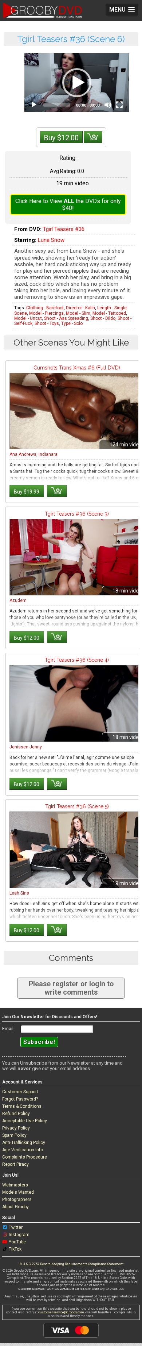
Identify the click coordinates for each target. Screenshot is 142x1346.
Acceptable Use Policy (24, 1120)
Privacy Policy (16, 1128)
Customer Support (20, 1091)
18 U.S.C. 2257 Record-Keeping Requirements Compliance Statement (70, 1264)
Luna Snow (51, 240)
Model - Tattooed (109, 313)
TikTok (15, 1249)
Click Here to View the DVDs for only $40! (68, 204)
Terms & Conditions (22, 1106)
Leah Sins (19, 893)
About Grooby (15, 1206)
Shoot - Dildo (102, 318)
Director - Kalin (80, 307)
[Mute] (107, 104)
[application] (76, 82)
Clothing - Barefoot (45, 307)
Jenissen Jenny (25, 747)
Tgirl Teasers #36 (63, 229)
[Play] (34, 104)
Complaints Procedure (24, 1157)
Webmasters (15, 1185)
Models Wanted (18, 1192)
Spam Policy (14, 1135)
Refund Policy (16, 1113)
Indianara (48, 454)
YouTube (17, 1241)
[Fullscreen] (119, 104)
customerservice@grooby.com (61, 1312)
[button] (76, 82)
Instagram (19, 1234)
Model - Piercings (46, 313)
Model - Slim (78, 313)
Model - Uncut (28, 318)
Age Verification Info (22, 1149)
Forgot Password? (20, 1099)
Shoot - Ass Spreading (66, 318)
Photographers (17, 1199)
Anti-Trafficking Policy (23, 1142)
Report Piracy (15, 1164)
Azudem (18, 600)
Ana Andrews (22, 454)
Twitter (16, 1227)
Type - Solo (72, 323)
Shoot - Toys (47, 323)
